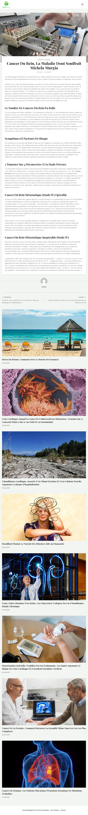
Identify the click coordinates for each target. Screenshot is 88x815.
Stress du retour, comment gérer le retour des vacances (30, 359)
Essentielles (45, 810)
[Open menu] (83, 4)
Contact (63, 810)
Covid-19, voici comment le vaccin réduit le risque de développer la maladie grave (20, 300)
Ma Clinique (55, 810)
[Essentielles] (6, 4)
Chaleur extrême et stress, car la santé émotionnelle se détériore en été (67, 300)
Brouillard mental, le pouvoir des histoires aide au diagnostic (33, 543)
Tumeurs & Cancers (44, 59)
